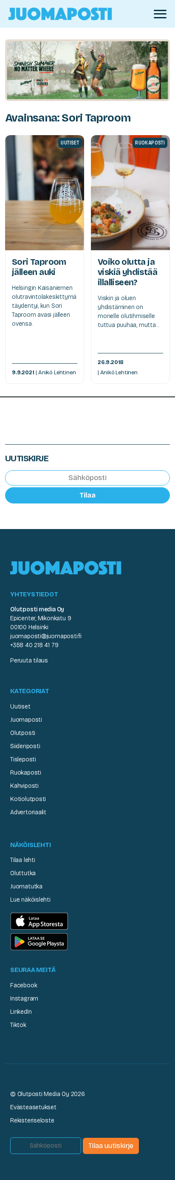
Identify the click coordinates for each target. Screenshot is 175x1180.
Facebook (23, 985)
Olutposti (22, 733)
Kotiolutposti (28, 799)
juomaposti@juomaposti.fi (46, 636)
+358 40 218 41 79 (34, 645)
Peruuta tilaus (29, 660)
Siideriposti (25, 746)
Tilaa (87, 495)
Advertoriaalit (28, 812)
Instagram (24, 998)
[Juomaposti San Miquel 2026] (87, 69)
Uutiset (20, 706)
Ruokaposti (25, 772)
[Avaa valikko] (160, 14)
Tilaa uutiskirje (110, 1146)
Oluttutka (23, 873)
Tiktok (18, 1025)
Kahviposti (24, 786)
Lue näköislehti (30, 899)
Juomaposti (26, 719)
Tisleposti (23, 759)
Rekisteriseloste (32, 1120)
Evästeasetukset (33, 1107)
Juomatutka (26, 886)
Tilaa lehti (22, 860)
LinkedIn (20, 1011)
